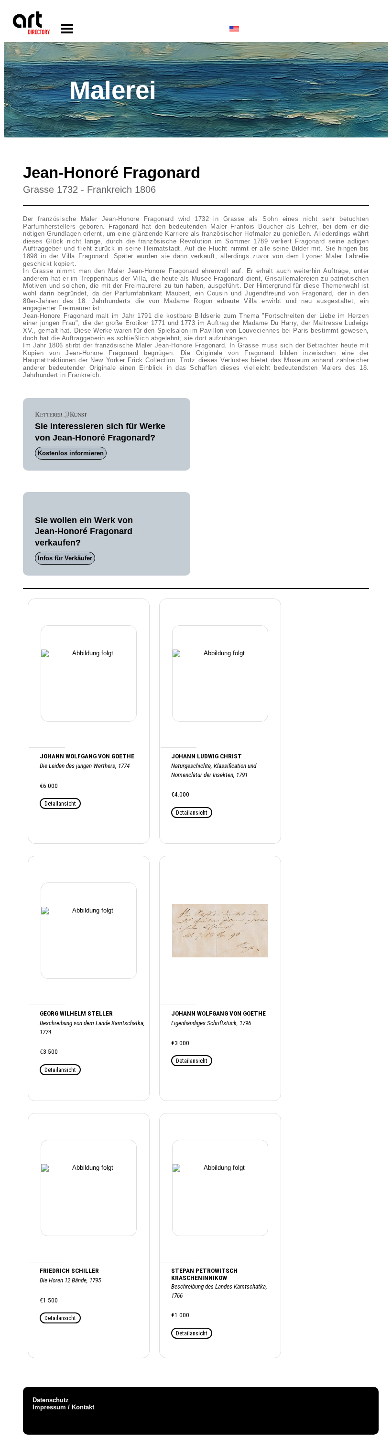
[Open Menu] (67, 29)
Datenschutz (51, 1400)
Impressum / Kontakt (63, 1407)
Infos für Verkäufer (65, 558)
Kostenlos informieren (71, 453)
